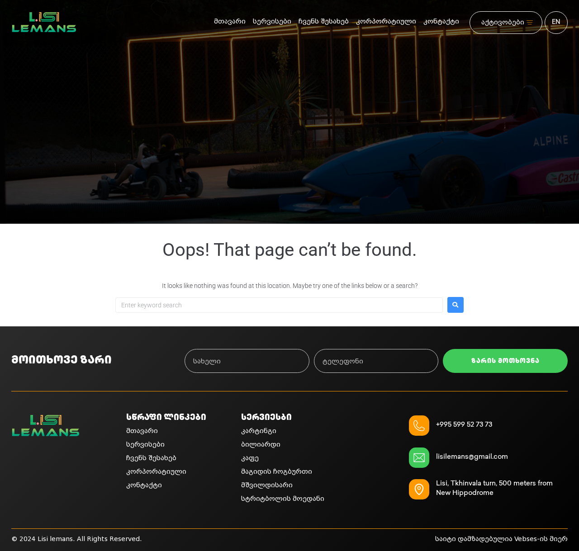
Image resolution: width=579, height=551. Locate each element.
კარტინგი (258, 431)
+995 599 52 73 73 (464, 425)
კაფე (250, 458)
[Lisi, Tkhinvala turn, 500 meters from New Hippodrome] (419, 489)
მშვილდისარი (267, 485)
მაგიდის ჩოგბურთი (276, 472)
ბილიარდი (260, 444)
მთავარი (230, 21)
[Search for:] (279, 305)
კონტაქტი (441, 21)
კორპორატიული (386, 21)
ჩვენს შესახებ (324, 21)
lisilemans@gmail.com (472, 457)
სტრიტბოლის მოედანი (282, 499)
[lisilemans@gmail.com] (419, 457)
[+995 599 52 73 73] (419, 425)
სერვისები (272, 21)
